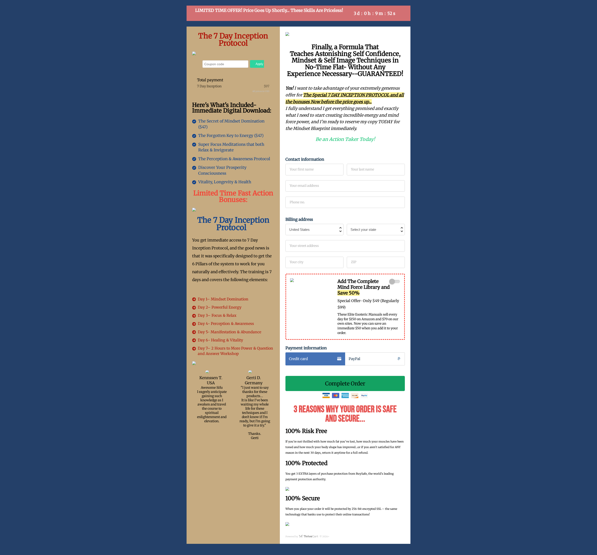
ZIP (353, 262)
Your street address (304, 246)
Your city (296, 262)
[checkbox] (394, 281)
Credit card (298, 359)
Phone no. (297, 202)
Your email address (304, 186)
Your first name (302, 169)
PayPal (354, 359)
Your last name (362, 169)
